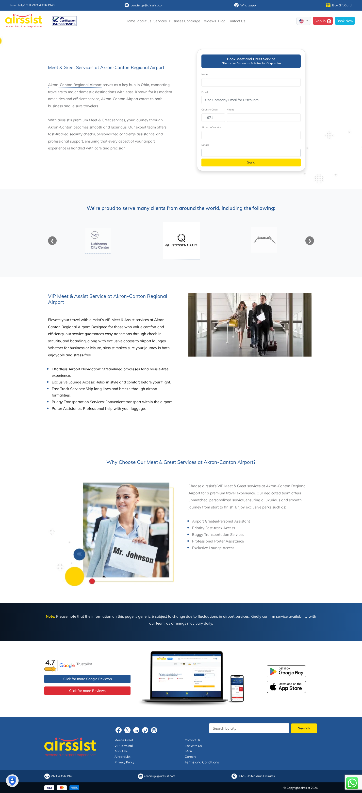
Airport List (122, 756)
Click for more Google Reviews (87, 679)
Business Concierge (184, 21)
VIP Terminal (124, 746)
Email (204, 92)
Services (160, 21)
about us (144, 21)
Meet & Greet (124, 740)
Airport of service (211, 127)
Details (205, 144)
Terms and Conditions (202, 762)
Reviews (209, 21)
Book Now (344, 20)
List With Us (193, 746)
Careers (190, 756)
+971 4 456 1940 (61, 776)
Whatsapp (248, 5)
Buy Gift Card (342, 5)
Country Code (209, 109)
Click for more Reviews (87, 690)
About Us (121, 751)
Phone (230, 109)
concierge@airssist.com (147, 5)
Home (130, 21)
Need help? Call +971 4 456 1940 (32, 5)
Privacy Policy (124, 762)
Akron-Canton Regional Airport (74, 84)
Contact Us (236, 21)
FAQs (188, 751)
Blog (221, 21)
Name (204, 74)
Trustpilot (84, 664)
